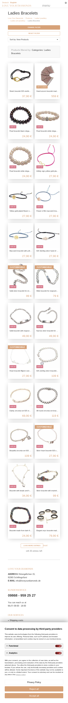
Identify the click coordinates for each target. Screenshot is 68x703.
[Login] (51, 4)
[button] (34, 39)
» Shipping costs (15, 620)
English (13, 2)
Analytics (13, 653)
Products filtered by (21, 50)
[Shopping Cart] (58, 4)
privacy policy (20, 674)
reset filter (34, 33)
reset (45, 545)
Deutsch (5, 2)
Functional (13, 646)
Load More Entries (31, 545)
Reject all (34, 689)
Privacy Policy (34, 682)
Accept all (34, 695)
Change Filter (34, 27)
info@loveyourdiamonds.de (28, 581)
